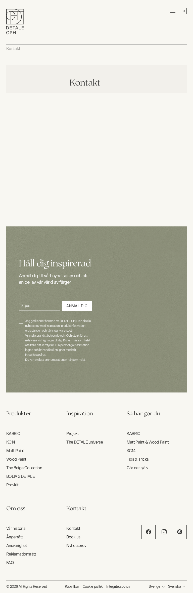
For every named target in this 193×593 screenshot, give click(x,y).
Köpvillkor (72, 586)
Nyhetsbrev (76, 545)
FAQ (10, 562)
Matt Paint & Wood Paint (148, 442)
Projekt (72, 433)
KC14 (10, 442)
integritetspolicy (35, 355)
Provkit (12, 485)
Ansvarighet (16, 545)
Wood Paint (16, 459)
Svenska (174, 586)
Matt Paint (15, 450)
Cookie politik (93, 586)
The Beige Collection (24, 467)
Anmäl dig (76, 306)
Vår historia (15, 528)
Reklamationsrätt (21, 554)
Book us (73, 537)
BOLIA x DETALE (20, 476)
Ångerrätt (14, 537)
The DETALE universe (84, 442)
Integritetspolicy (118, 586)
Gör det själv (137, 467)
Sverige (154, 586)
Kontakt (13, 48)
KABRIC (13, 433)
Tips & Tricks (138, 459)
